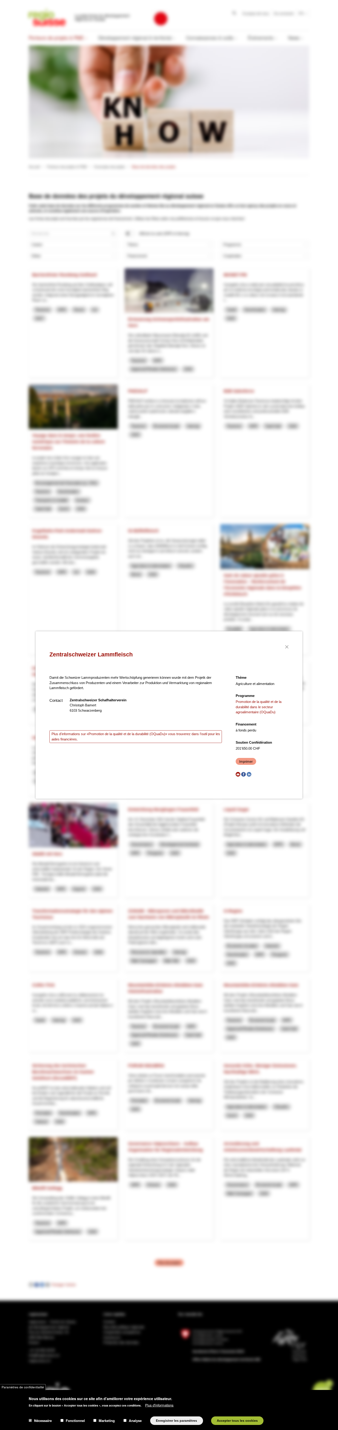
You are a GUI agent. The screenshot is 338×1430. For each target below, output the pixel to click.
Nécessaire (43, 1420)
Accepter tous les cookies (237, 1420)
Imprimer (246, 761)
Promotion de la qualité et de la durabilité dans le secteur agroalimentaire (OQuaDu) (258, 707)
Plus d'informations (159, 1404)
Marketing (107, 1420)
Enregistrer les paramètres (176, 1420)
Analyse (135, 1420)
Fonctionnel (75, 1420)
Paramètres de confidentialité (23, 1387)
